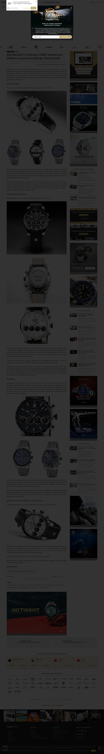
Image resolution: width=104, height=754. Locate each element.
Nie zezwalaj (27, 8)
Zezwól (33, 8)
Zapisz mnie (64, 37)
